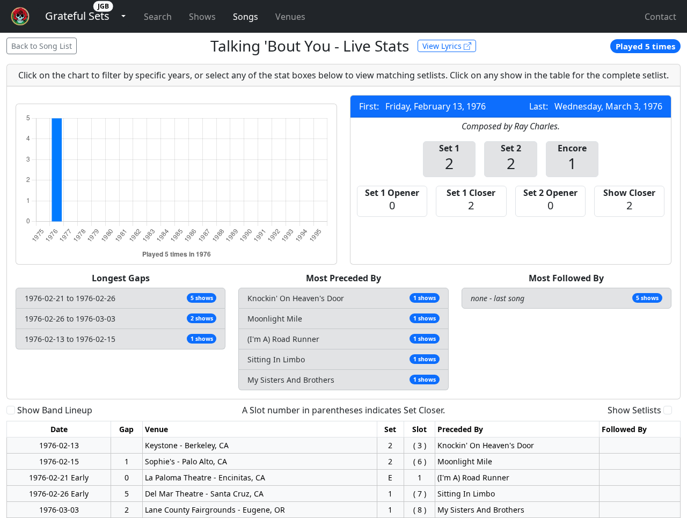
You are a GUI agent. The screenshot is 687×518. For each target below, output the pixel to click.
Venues (290, 17)
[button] (77, 16)
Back (41, 46)
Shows (202, 17)
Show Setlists (634, 410)
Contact (660, 17)
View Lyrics (443, 46)
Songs (245, 17)
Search (158, 17)
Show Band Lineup (54, 410)
